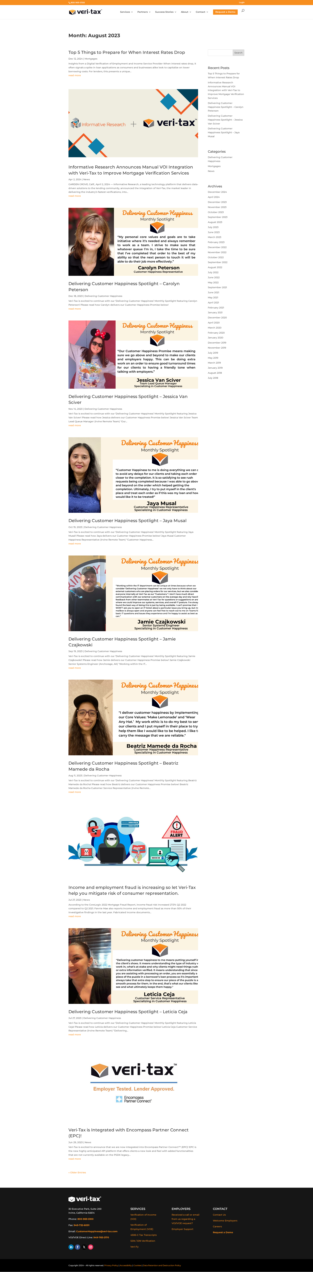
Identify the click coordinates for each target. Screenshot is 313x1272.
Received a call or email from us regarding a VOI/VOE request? (185, 1219)
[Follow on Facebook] (77, 1247)
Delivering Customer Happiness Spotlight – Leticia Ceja (127, 1011)
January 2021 (215, 312)
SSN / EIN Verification (142, 1240)
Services (125, 12)
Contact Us (219, 1214)
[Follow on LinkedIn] (71, 1247)
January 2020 (215, 337)
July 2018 (213, 377)
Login (242, 2)
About (184, 12)
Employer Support (182, 1229)
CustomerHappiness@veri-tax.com (97, 1231)
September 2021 (217, 287)
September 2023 (217, 217)
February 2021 (216, 307)
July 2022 (213, 272)
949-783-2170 (101, 1237)
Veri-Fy (134, 1246)
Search (238, 52)
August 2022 (215, 267)
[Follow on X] (84, 1247)
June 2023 (214, 232)
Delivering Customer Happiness (103, 296)
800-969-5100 (85, 1219)
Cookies (137, 1265)
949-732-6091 (81, 1225)
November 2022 (217, 252)
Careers (217, 1226)
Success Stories (164, 12)
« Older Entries (77, 1172)
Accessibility (126, 1265)
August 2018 (215, 372)
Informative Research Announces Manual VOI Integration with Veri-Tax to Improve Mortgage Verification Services (226, 90)
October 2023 (216, 212)
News (86, 179)
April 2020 (214, 322)
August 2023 (215, 222)
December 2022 (217, 247)
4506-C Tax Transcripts (143, 1235)
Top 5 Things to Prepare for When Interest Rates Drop (126, 52)
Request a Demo (223, 1232)
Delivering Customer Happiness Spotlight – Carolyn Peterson (225, 107)
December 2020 (217, 317)
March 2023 (214, 237)
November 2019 (217, 347)
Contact (200, 12)
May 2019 (213, 357)
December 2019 (217, 342)
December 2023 (217, 202)
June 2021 (213, 292)
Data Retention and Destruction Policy (162, 1265)
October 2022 (216, 257)
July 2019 (213, 352)
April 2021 (213, 302)
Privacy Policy (111, 1265)
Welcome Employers (225, 1220)
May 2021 (213, 297)
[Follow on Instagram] (90, 1247)
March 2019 (214, 362)
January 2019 (215, 367)
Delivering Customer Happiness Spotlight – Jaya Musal (127, 520)
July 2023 (213, 227)
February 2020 (216, 332)
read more (74, 75)
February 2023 (216, 242)
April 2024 (214, 197)
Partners (142, 12)
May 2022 (213, 282)
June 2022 (214, 277)
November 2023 (217, 207)
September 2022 (217, 262)
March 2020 (214, 327)
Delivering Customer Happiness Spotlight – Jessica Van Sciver (225, 119)
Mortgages (91, 58)
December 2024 (217, 191)
